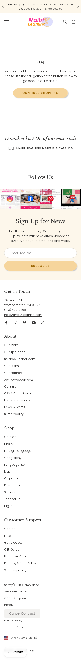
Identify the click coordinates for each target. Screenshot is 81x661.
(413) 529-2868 (15, 310)
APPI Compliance (15, 591)
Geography (12, 458)
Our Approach (14, 352)
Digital (8, 506)
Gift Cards (11, 549)
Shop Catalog (54, 8)
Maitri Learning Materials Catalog (44, 148)
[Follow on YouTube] (34, 323)
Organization (13, 478)
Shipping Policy (15, 570)
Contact (10, 529)
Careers (10, 386)
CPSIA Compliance (18, 393)
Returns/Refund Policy (20, 563)
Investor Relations (17, 400)
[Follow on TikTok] (43, 323)
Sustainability (14, 414)
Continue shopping (40, 93)
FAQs (8, 536)
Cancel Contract (22, 613)
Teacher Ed (12, 499)
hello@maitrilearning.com (23, 315)
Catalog (10, 437)
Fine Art (9, 444)
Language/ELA (14, 465)
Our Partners (13, 373)
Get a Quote (13, 543)
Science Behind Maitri (20, 359)
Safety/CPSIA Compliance (21, 585)
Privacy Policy (13, 620)
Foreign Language (17, 451)
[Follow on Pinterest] (24, 323)
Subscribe (40, 266)
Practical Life (13, 485)
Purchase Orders (16, 556)
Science (10, 492)
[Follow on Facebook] (6, 323)
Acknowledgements (19, 380)
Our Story (11, 345)
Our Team (11, 366)
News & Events (14, 407)
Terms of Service (15, 627)
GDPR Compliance (16, 598)
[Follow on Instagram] (15, 323)
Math (8, 471)
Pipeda (9, 605)
